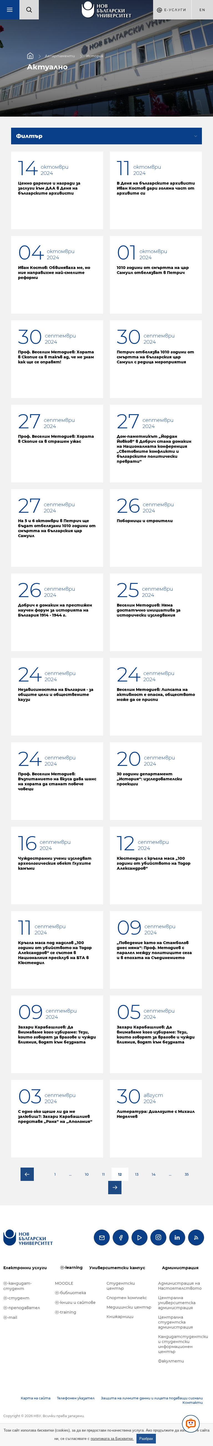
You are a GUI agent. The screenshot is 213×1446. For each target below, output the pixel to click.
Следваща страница (114, 1187)
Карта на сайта (35, 1398)
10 (87, 1174)
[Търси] (29, 9)
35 (187, 1174)
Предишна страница (27, 1174)
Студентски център (120, 1286)
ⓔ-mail (10, 1317)
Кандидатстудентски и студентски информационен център (181, 1344)
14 (154, 1174)
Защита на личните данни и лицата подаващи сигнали (152, 1398)
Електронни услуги (25, 1267)
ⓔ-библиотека (70, 1292)
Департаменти (60, 56)
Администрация (180, 1267)
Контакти (192, 1402)
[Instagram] (158, 1237)
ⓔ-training (65, 1312)
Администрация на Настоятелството (180, 1286)
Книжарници (119, 1316)
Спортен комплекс (126, 1297)
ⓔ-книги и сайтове (75, 1302)
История (94, 56)
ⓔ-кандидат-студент (17, 1286)
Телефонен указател (76, 1398)
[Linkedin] (177, 1237)
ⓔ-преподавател (21, 1307)
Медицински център (128, 1307)
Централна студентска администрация (175, 1322)
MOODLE (64, 1283)
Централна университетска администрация (177, 1302)
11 (103, 1174)
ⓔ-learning (71, 1267)
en (202, 10)
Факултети (171, 1361)
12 (120, 1174)
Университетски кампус (117, 1267)
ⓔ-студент (16, 1298)
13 (136, 1174)
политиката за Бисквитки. (112, 1439)
